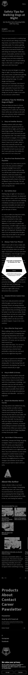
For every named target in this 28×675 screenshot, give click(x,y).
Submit (14, 270)
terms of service (12, 275)
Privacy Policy (7, 668)
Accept (7, 672)
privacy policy (19, 274)
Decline (20, 672)
